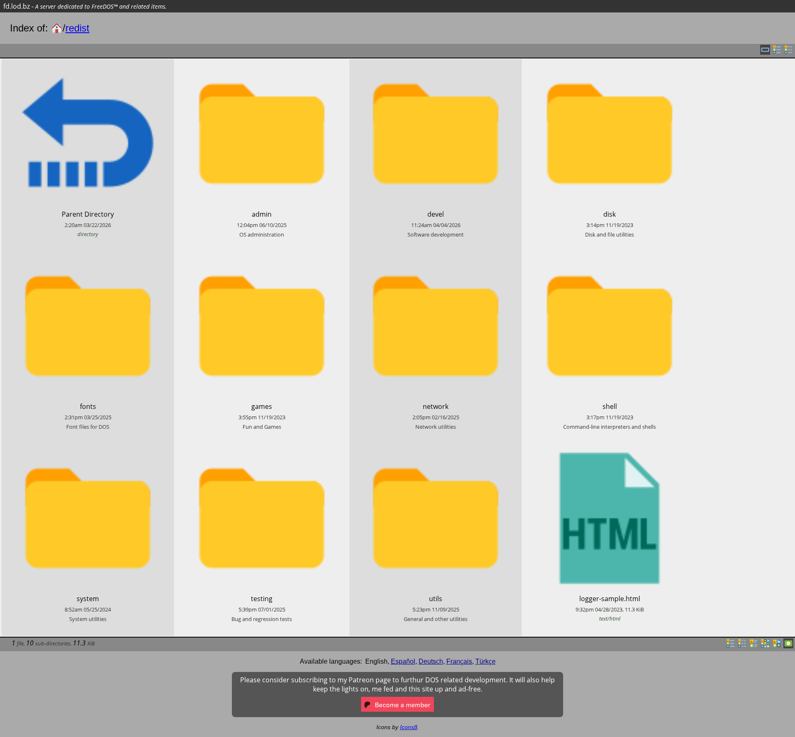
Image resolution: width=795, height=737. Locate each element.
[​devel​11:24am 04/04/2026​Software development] (435, 63)
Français (459, 661)
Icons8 (408, 727)
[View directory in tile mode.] (754, 645)
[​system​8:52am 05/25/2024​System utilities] (88, 448)
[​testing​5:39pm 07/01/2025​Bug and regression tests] (262, 448)
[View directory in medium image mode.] (777, 645)
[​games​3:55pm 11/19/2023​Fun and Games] (262, 256)
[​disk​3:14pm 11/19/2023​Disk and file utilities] (609, 63)
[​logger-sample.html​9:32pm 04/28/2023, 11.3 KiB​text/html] (609, 448)
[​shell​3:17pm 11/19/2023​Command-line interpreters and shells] (609, 256)
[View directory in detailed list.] (742, 645)
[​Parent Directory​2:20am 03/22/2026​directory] (88, 63)
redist (77, 28)
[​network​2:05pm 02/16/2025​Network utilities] (435, 256)
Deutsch (431, 661)
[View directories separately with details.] (788, 52)
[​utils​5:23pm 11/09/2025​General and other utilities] (435, 448)
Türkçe (485, 661)
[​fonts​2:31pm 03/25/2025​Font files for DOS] (88, 256)
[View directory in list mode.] (730, 645)
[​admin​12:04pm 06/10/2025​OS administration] (262, 63)
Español (403, 661)
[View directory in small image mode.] (765, 645)
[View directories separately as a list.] (777, 52)
